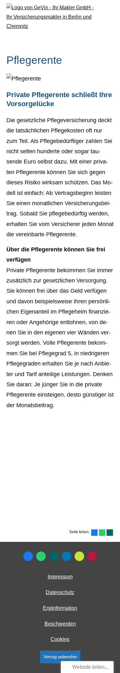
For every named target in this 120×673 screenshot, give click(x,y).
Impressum (60, 576)
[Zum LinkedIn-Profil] (66, 556)
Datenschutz (60, 592)
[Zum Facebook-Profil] (28, 556)
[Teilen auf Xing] (110, 532)
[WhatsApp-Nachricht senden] (41, 556)
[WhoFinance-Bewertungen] (92, 556)
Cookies (60, 639)
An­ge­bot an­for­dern (58, 496)
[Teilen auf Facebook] (94, 532)
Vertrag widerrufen (60, 656)
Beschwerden (60, 624)
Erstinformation (60, 608)
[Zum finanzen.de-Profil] (79, 556)
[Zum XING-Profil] (54, 556)
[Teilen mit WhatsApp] (102, 532)
